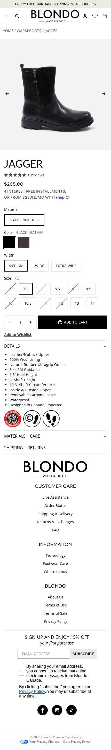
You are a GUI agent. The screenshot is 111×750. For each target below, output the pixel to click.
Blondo (46, 737)
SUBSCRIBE (83, 653)
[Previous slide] (5, 94)
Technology (55, 555)
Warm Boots (29, 30)
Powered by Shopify (67, 737)
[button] (42, 710)
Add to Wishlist (17, 334)
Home (8, 30)
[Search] (17, 16)
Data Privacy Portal (77, 742)
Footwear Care (55, 563)
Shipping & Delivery (55, 513)
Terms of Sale (55, 613)
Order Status (55, 505)
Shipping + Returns (25, 448)
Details (12, 346)
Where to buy (55, 571)
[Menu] (6, 16)
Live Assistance (56, 497)
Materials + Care (22, 436)
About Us (56, 596)
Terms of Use (55, 605)
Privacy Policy (55, 621)
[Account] (85, 16)
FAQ (55, 530)
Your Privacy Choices (44, 742)
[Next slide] (105, 94)
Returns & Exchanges (55, 521)
